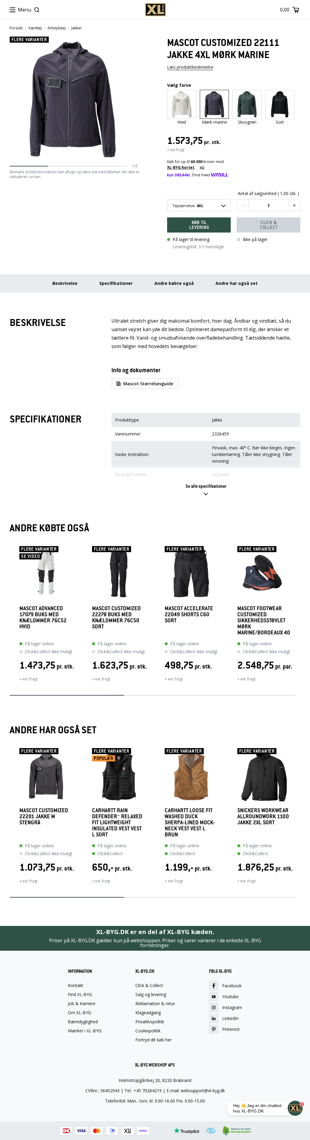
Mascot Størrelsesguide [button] (148, 383)
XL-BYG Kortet (181, 167)
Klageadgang (148, 1013)
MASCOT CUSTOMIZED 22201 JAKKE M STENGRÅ (43, 816)
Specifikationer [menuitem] (116, 283)
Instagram (232, 1007)
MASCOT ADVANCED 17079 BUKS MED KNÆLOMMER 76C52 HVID (43, 617)
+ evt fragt (175, 149)
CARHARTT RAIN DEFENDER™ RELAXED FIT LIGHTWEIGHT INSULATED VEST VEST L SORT (117, 822)
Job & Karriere (81, 1004)
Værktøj (35, 28)
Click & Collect (149, 985)
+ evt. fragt (28, 679)
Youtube (230, 996)
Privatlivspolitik (149, 1022)
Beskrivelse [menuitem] (65, 283)
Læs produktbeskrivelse (190, 67)
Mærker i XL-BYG (84, 1031)
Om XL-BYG (79, 1013)
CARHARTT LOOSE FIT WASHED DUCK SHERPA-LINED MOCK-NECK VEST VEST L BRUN (190, 822)
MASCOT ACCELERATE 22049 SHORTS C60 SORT (189, 614)
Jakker (76, 28)
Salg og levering (150, 994)
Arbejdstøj (57, 28)
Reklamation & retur (155, 1004)
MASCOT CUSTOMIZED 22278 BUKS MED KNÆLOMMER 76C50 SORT (116, 617)
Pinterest (231, 1029)
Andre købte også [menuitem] (174, 283)
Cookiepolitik (147, 1031)
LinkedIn (230, 1018)
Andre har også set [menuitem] (237, 283)
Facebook (232, 986)
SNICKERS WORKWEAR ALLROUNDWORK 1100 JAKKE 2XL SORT (263, 816)
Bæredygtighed (83, 1022)
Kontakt (75, 985)
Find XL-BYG (80, 994)
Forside (16, 28)
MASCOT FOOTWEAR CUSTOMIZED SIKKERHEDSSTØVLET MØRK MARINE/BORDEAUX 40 (263, 620)
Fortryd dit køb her (153, 1040)
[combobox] (199, 205)
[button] (135, 99)
